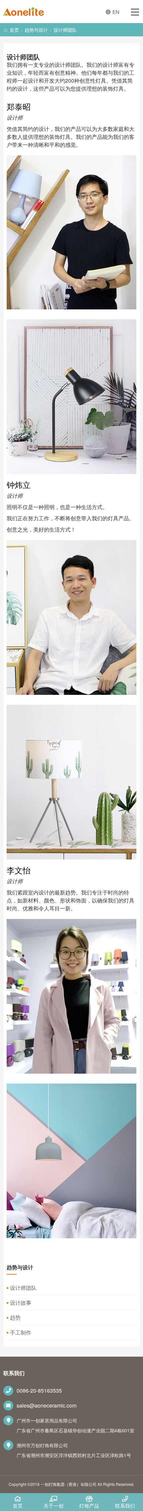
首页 (14, 29)
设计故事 (20, 1302)
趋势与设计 (36, 29)
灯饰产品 (89, 1505)
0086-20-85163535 (39, 1390)
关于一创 (54, 1505)
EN (115, 11)
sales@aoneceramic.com (46, 1405)
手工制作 (20, 1332)
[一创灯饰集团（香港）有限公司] (23, 13)
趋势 (15, 1317)
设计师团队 (65, 29)
